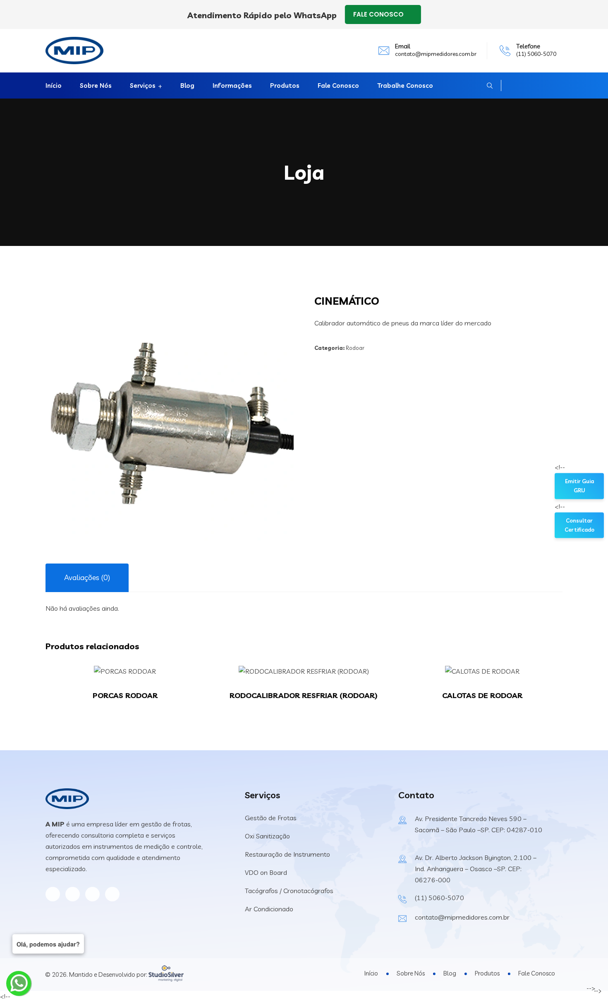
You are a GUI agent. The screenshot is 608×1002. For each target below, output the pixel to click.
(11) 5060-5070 (536, 54)
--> (569, 467)
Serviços (143, 85)
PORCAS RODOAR (125, 695)
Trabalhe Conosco (405, 85)
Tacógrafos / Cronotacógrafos (289, 890)
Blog (187, 85)
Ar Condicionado (269, 909)
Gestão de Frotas (271, 818)
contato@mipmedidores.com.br (435, 54)
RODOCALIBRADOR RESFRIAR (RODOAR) (304, 695)
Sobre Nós (96, 85)
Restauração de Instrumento (287, 854)
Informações (232, 85)
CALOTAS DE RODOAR (482, 695)
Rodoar (355, 347)
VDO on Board (266, 872)
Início (53, 85)
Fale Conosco (338, 85)
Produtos (284, 85)
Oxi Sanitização (267, 836)
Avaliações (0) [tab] (87, 577)
